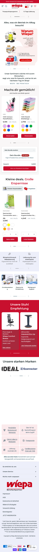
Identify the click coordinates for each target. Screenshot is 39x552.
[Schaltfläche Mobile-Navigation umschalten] (3, 6)
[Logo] (17, 6)
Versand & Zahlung (9, 508)
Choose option (10, 136)
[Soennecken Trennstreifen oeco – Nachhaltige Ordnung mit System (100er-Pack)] (10, 201)
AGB (4, 497)
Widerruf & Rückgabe (9, 504)
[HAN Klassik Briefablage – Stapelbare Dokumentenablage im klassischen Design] (28, 105)
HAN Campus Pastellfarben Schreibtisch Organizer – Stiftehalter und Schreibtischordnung (10, 118)
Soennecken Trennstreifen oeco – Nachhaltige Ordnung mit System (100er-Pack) (10, 214)
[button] (6, 6)
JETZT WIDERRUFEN (9, 515)
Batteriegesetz (7, 512)
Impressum (6, 494)
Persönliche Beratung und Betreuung (12, 430)
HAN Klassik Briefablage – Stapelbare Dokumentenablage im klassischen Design (28, 118)
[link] (10, 369)
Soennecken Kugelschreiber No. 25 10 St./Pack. (28, 214)
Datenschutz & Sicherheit (11, 501)
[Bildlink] (7, 283)
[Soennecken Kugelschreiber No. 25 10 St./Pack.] (28, 201)
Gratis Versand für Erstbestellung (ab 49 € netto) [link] (19, 1)
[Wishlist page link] (35, 6)
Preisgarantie (30, 440)
